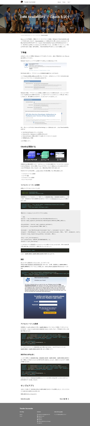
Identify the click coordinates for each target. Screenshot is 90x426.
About (59, 2)
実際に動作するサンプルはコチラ (29, 394)
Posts (64, 2)
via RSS (28, 399)
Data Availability (39, 41)
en (68, 2)
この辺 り (38, 170)
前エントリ (23, 39)
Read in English (44, 35)
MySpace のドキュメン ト (58, 198)
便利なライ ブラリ (56, 166)
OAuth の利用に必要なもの (30, 76)
